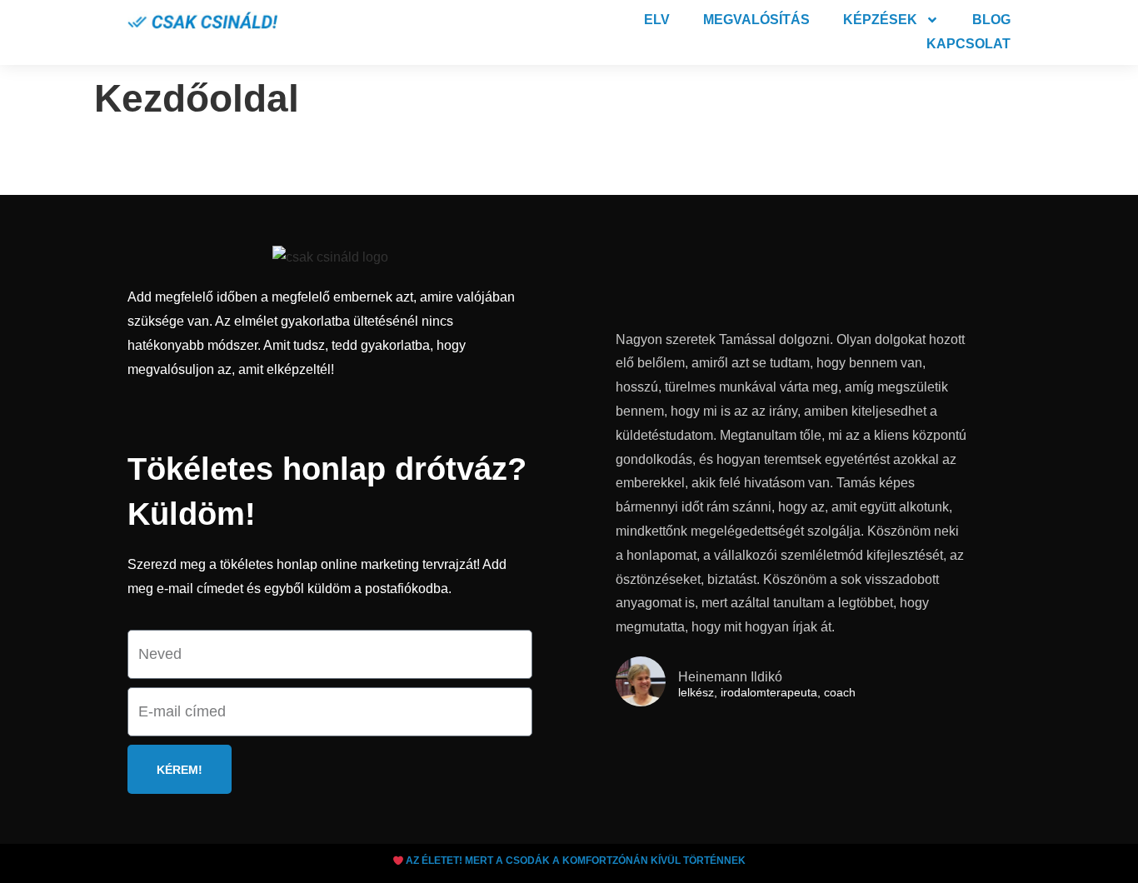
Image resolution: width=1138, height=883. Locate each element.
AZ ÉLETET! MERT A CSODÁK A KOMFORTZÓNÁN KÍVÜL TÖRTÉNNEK (574, 860)
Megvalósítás (756, 19)
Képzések (880, 19)
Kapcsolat (968, 44)
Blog (991, 19)
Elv (657, 19)
